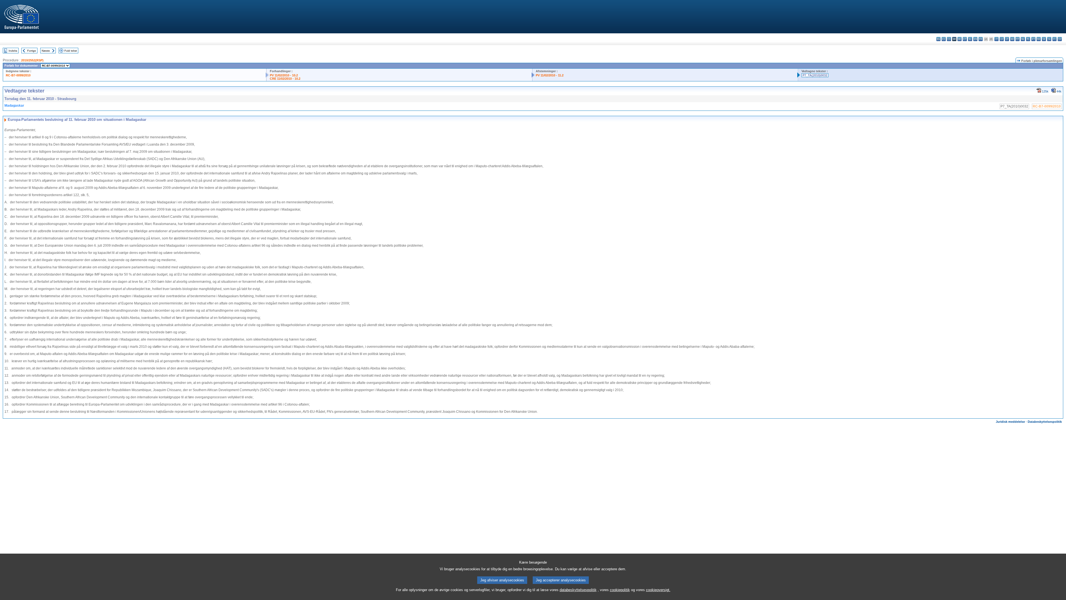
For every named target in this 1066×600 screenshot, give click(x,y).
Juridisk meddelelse (1010, 421)
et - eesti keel (965, 39)
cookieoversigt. (658, 590)
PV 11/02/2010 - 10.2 (284, 75)
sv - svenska (1060, 39)
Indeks (13, 50)
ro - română (1039, 39)
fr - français (981, 39)
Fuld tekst (70, 50)
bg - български (938, 39)
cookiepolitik (620, 590)
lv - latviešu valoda (1002, 39)
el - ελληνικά (970, 39)
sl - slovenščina (1049, 39)
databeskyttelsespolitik (578, 590)
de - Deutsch (959, 39)
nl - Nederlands (1023, 39)
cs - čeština (949, 39)
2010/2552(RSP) (32, 60)
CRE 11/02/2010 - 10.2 (285, 78)
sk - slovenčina (1044, 39)
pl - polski (1028, 39)
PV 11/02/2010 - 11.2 (550, 75)
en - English (975, 39)
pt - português (1033, 39)
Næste (46, 50)
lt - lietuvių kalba (1007, 39)
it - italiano (996, 39)
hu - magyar (1012, 39)
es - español (944, 39)
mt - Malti (1017, 39)
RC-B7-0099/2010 (18, 75)
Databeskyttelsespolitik (1045, 421)
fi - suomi (1054, 39)
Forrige (31, 50)
